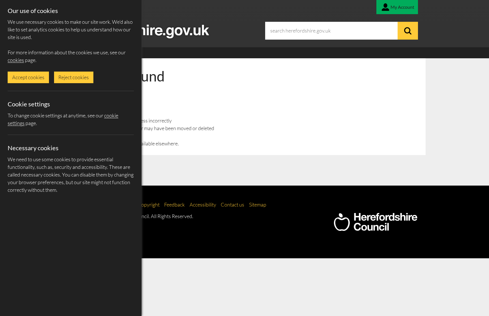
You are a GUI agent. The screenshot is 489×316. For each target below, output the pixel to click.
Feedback (174, 204)
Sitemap (257, 204)
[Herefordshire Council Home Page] (375, 228)
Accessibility (203, 204)
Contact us (232, 204)
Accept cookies (28, 77)
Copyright (149, 204)
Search (408, 31)
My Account (402, 7)
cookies (16, 60)
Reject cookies (73, 77)
